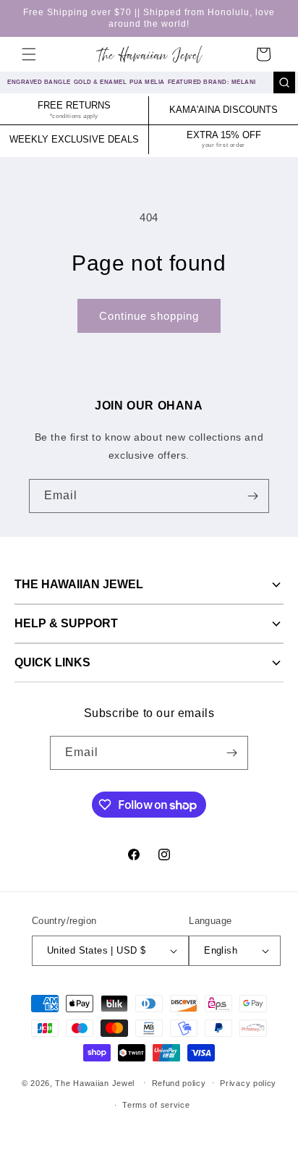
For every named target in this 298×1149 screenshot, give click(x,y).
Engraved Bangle (39, 82)
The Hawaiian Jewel (78, 584)
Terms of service (156, 1105)
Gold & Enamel (100, 82)
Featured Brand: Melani (212, 82)
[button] (29, 54)
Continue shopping (149, 316)
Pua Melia (147, 82)
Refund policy (179, 1083)
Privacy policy (248, 1083)
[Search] (284, 82)
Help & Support (66, 623)
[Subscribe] (252, 496)
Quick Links (52, 662)
